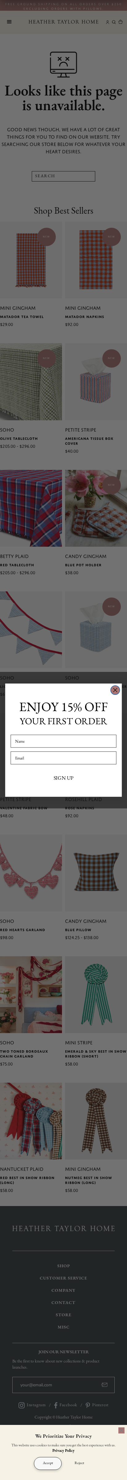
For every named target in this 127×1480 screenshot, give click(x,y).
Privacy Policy (63, 1451)
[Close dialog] (115, 689)
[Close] (121, 1430)
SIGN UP (64, 777)
